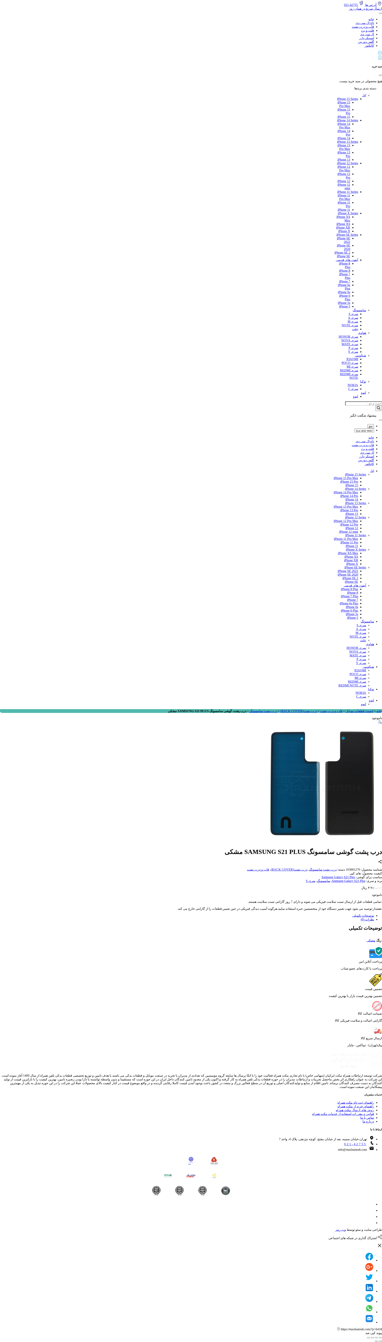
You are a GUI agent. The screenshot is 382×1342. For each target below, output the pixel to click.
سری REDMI (349, 370)
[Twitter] (369, 1281)
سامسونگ (359, 310)
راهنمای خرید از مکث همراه (356, 1106)
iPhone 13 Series (347, 141)
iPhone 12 (343, 181)
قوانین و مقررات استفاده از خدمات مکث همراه (343, 1114)
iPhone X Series (348, 213)
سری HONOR (348, 336)
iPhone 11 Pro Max (344, 197)
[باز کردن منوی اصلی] (380, 13)
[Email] (369, 1322)
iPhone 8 (344, 270)
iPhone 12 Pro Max (343, 168)
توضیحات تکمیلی (363, 915)
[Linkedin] (369, 1291)
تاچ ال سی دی (365, 23)
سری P (353, 348)
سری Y (353, 351)
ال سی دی (367, 34)
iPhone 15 (343, 116)
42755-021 (351, 5)
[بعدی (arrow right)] (376, 1341)
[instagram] (371, 1204)
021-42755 (355, 1144)
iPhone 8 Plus (349, 589)
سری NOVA (349, 340)
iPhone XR (343, 227)
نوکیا (363, 381)
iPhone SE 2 (342, 252)
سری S (353, 314)
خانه (371, 19)
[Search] (378, 408)
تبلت (355, 329)
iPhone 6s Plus (349, 603)
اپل (364, 95)
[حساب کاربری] (380, 58)
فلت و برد (367, 30)
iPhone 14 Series (347, 120)
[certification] (156, 1191)
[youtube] (371, 1222)
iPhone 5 (344, 306)
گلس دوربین (366, 42)
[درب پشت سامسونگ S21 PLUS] (322, 841)
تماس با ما (367, 1117)
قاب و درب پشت (363, 26)
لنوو (363, 392)
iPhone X (344, 231)
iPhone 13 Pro (349, 510)
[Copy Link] (338, 1329)
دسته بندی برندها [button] (365, 88)
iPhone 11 (344, 209)
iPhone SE (343, 256)
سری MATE (350, 344)
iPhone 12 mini (348, 531)
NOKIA (353, 385)
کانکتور (369, 45)
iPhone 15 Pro (349, 481)
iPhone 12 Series (347, 163)
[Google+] (369, 1270)
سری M (353, 321)
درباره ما (368, 1121)
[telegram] (371, 1210)
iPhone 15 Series (347, 99)
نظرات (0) (367, 919)
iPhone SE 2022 (348, 571)
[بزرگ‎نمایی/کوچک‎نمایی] (368, 1337)
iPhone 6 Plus (349, 610)
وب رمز (340, 1229)
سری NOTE (350, 325)
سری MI (352, 366)
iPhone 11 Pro (349, 542)
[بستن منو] (380, 420)
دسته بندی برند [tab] (364, 430)
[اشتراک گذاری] (376, 1337)
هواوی (362, 333)
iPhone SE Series (347, 234)
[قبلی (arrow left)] (380, 1341)
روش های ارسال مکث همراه (355, 1110)
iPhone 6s (344, 292)
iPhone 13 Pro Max (343, 147)
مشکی (370, 940)
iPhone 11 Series (347, 191)
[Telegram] (369, 1301)
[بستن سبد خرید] (380, 75)
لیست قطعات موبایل (359, 711)
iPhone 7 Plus (349, 596)
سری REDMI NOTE (352, 685)
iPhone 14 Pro (349, 496)
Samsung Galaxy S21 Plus (338, 877)
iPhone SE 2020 (348, 574)
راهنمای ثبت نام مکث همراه (355, 1102)
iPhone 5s (344, 303)
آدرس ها (370, 5)
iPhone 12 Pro (349, 524)
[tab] (187, 916)
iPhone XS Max (348, 553)
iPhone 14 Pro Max (343, 125)
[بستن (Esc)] (380, 1337)
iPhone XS (343, 224)
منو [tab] (370, 426)
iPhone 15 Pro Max (343, 104)
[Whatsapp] (369, 1312)
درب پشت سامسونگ (263, 711)
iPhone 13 (343, 159)
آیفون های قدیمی (347, 260)
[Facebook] (369, 1260)
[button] (191, 53)
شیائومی (360, 355)
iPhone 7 (344, 281)
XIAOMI (352, 359)
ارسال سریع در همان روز (365, 8)
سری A (353, 317)
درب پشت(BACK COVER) (298, 711)
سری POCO (350, 363)
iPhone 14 (343, 138)
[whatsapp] (371, 1216)
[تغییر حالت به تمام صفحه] (372, 1337)
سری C (353, 389)
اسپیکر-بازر (366, 38)
